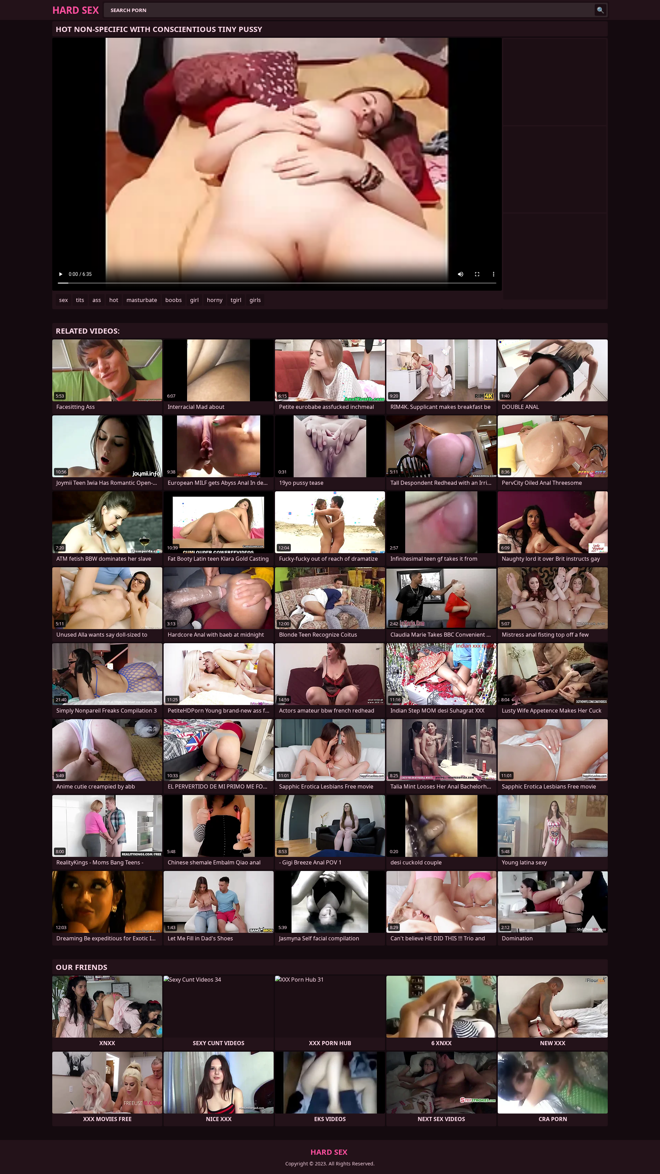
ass (96, 300)
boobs (173, 300)
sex (63, 300)
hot (113, 300)
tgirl (236, 300)
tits (80, 300)
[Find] (600, 10)
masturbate (141, 300)
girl (194, 300)
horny (214, 300)
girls (255, 300)
